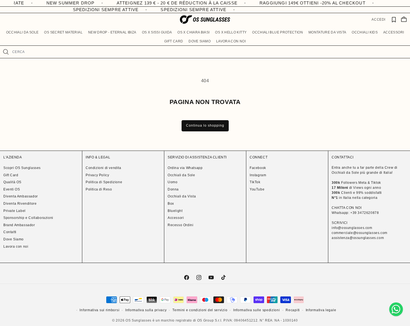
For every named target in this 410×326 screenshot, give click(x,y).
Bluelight (175, 211)
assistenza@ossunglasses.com (358, 238)
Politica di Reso (99, 189)
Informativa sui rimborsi (99, 310)
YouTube (257, 189)
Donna (173, 189)
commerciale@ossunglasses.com (359, 233)
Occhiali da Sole (181, 175)
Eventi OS (11, 189)
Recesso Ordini (180, 225)
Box (171, 204)
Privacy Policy (97, 175)
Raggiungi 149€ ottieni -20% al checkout (301, 3)
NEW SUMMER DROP (59, 3)
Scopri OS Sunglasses (22, 168)
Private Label (14, 211)
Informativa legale (321, 310)
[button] (22, 33)
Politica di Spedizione (104, 182)
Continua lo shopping (205, 125)
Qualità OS (12, 182)
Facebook (258, 168)
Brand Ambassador (19, 225)
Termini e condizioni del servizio (199, 310)
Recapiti (293, 310)
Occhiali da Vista (182, 196)
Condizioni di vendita (103, 168)
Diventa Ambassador (20, 196)
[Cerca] (6, 52)
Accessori (176, 218)
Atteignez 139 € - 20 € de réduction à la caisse (165, 3)
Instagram (258, 175)
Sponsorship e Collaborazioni (28, 218)
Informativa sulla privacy (146, 310)
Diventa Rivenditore (20, 204)
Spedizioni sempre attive (103, 9)
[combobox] (208, 52)
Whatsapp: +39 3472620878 (355, 213)
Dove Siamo (13, 239)
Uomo (172, 182)
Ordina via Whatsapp (185, 168)
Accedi (378, 19)
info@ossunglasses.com (352, 228)
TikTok (255, 182)
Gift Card (10, 175)
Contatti (9, 232)
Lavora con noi (15, 246)
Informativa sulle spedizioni (256, 310)
